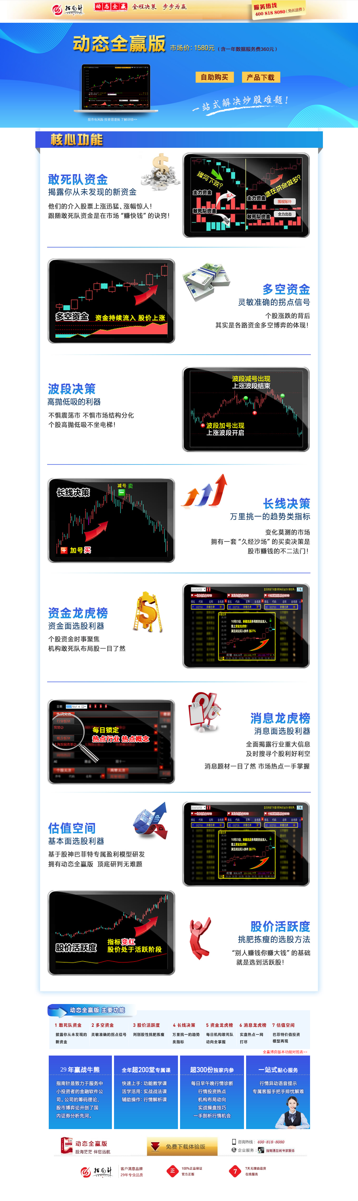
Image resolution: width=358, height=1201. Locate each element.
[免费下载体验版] (182, 1147)
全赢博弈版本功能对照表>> (285, 1052)
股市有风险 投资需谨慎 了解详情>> (112, 119)
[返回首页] (69, 9)
